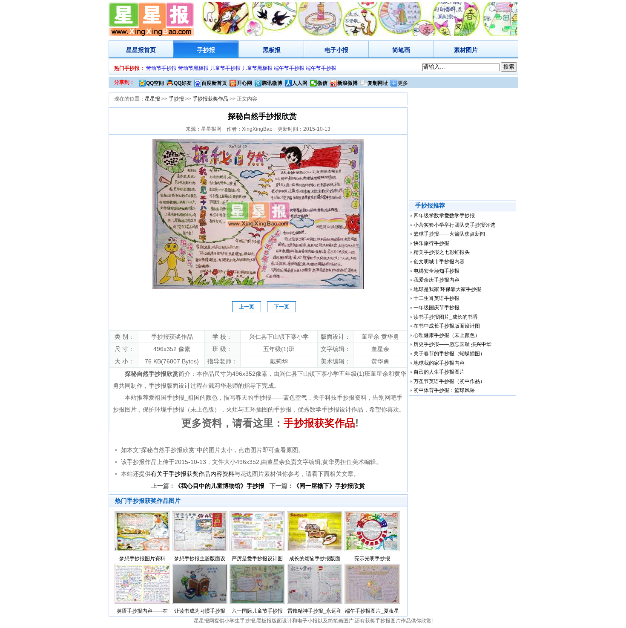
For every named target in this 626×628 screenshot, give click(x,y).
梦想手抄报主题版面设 (199, 559)
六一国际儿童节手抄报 (257, 611)
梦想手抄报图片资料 (142, 559)
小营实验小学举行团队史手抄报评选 (454, 225)
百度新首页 (214, 83)
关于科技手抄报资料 (340, 397)
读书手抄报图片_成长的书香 (446, 317)
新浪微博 (347, 83)
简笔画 (401, 49)
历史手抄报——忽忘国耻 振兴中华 (452, 344)
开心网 (244, 83)
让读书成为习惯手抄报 (199, 611)
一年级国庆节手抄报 (436, 308)
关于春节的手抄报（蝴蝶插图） (449, 354)
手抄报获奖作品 (210, 99)
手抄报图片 (388, 621)
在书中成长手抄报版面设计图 (447, 326)
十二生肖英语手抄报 (436, 298)
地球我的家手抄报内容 (439, 363)
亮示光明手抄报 (372, 559)
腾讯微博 (272, 83)
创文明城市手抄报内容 (439, 262)
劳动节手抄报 (161, 68)
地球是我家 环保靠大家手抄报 (447, 289)
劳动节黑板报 (193, 68)
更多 (403, 83)
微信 (322, 83)
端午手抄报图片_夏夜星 (372, 611)
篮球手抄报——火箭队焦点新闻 (449, 234)
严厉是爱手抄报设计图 (257, 559)
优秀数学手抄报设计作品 (330, 409)
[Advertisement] (463, 144)
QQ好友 (183, 83)
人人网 (299, 83)
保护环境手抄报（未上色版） (181, 409)
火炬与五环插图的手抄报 (259, 409)
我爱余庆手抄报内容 (436, 280)
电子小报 (336, 49)
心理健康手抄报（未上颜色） (447, 335)
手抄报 (206, 49)
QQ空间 (155, 83)
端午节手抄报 (289, 68)
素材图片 (466, 49)
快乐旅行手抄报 (431, 243)
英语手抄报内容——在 (142, 611)
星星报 (135, 49)
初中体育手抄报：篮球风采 (444, 390)
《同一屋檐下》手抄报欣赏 (329, 485)
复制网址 (378, 83)
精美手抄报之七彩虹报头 (442, 252)
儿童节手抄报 (225, 68)
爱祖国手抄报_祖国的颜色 (183, 397)
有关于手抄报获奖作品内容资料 (192, 473)
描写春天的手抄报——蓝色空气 (265, 397)
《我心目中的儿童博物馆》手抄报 (219, 485)
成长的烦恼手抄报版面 (314, 559)
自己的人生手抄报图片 (439, 372)
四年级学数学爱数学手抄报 (444, 216)
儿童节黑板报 (257, 68)
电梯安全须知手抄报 (436, 271)
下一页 (281, 307)
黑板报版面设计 (274, 621)
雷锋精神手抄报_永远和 (314, 611)
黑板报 (272, 49)
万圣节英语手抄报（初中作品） (449, 381)
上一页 (246, 307)
